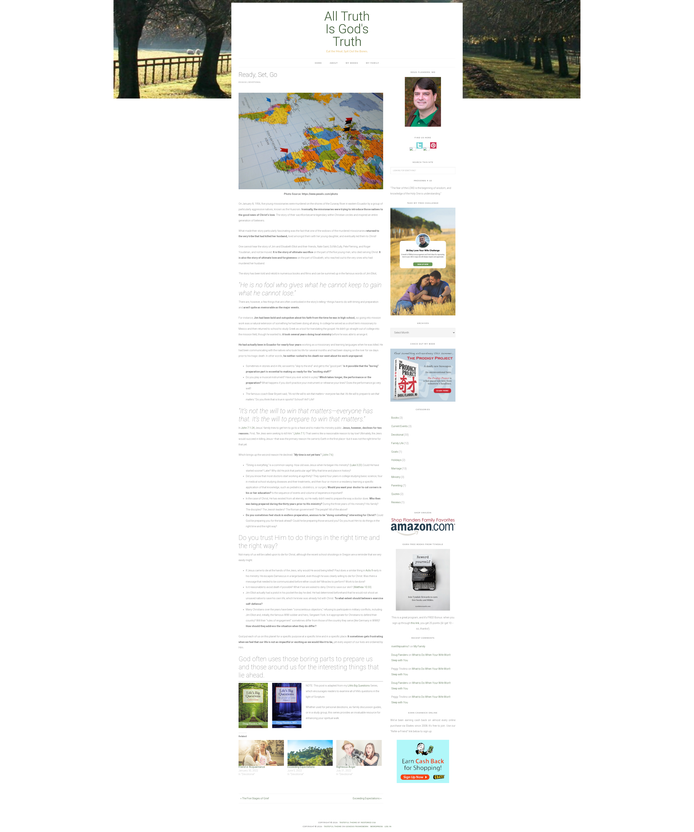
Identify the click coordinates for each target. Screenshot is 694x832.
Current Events (399, 426)
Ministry (395, 477)
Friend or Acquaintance (252, 766)
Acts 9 (369, 570)
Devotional (254, 82)
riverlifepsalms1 (400, 646)
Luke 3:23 (356, 465)
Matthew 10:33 (362, 587)
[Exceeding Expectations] (310, 753)
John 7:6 (328, 454)
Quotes (395, 494)
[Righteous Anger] (359, 753)
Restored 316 (368, 822)
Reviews (396, 502)
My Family (419, 646)
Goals (394, 451)
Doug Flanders (399, 654)
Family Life (397, 443)
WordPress (376, 826)
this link (415, 623)
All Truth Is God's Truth (347, 29)
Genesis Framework (357, 826)
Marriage (396, 468)
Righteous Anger (345, 766)
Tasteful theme (348, 822)
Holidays (396, 460)
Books (395, 417)
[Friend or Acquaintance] (261, 753)
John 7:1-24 (247, 427)
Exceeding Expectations (301, 766)
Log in (388, 826)
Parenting (396, 485)
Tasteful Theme (333, 826)
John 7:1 (299, 433)
